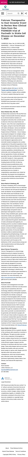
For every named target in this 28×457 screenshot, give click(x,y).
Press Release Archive (16, 448)
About (7, 448)
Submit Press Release (8, 451)
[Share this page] (26, 13)
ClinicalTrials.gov (22, 325)
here (15, 88)
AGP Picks (4, 2)
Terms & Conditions (20, 451)
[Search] (18, 13)
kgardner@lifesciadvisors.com (9, 369)
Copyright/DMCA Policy (9, 454)
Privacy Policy (21, 454)
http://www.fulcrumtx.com (8, 277)
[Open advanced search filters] (22, 13)
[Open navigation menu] (2, 13)
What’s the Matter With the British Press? (13, 2)
